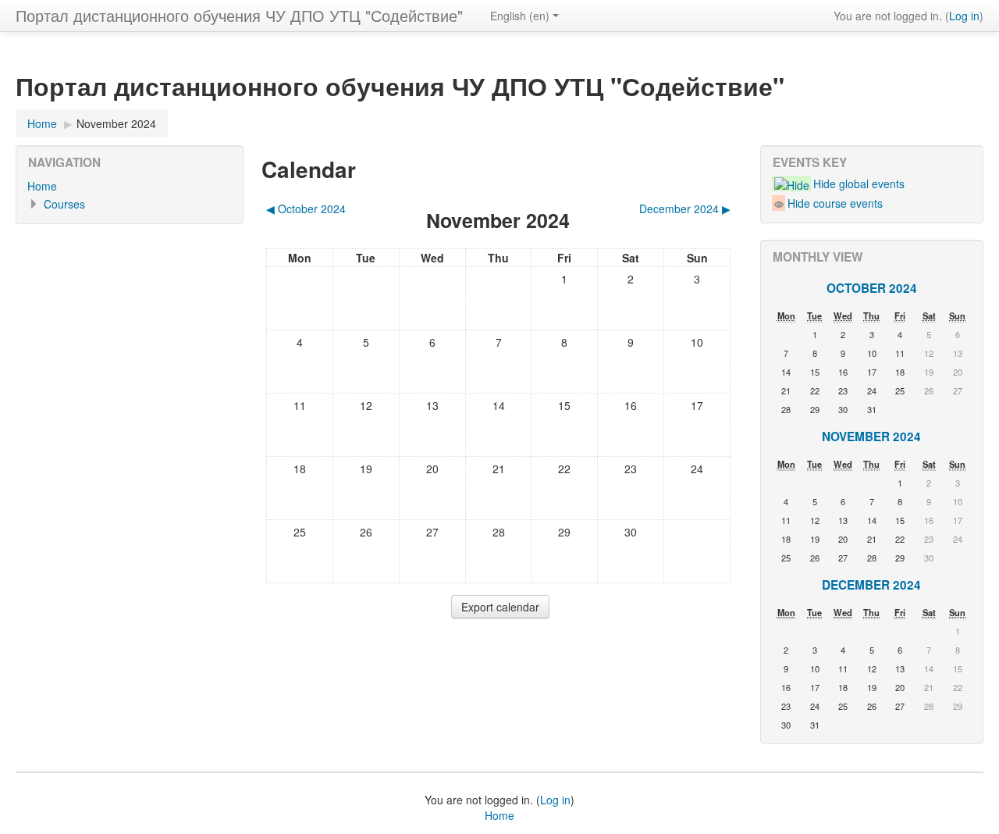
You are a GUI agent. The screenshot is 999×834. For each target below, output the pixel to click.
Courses (64, 204)
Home (42, 186)
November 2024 (116, 123)
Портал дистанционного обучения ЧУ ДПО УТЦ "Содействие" (239, 15)
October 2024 (872, 288)
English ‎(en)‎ (519, 15)
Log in (964, 15)
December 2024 (871, 584)
